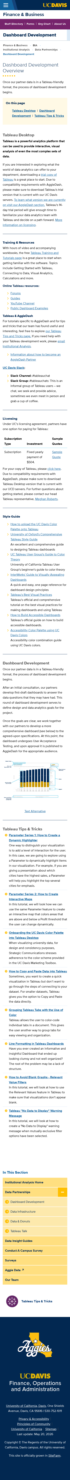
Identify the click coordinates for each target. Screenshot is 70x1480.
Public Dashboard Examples (29, 308)
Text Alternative (35, 811)
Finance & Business (23, 14)
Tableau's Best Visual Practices (31, 594)
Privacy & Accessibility (34, 1419)
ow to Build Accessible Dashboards (36, 615)
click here (54, 468)
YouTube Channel (22, 303)
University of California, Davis (26, 1406)
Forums (15, 293)
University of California (26, 1429)
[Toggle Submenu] (62, 1192)
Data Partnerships (46, 49)
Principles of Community (33, 1424)
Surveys (10, 1260)
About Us (60, 24)
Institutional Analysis (16, 49)
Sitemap (50, 1429)
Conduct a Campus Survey (24, 1250)
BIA (35, 45)
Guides (15, 298)
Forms (30, 24)
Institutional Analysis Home (24, 1182)
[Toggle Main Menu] (6, 5)
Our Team (12, 1280)
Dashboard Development (27, 1202)
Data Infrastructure (23, 1211)
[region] (35, 450)
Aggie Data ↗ (14, 1270)
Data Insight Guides (18, 1241)
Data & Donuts (20, 1221)
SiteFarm (54, 1455)
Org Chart (44, 24)
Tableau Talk (18, 1231)
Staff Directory (14, 24)
